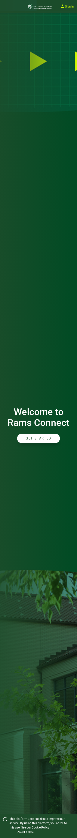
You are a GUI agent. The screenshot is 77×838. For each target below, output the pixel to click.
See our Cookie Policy (35, 827)
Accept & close (26, 832)
